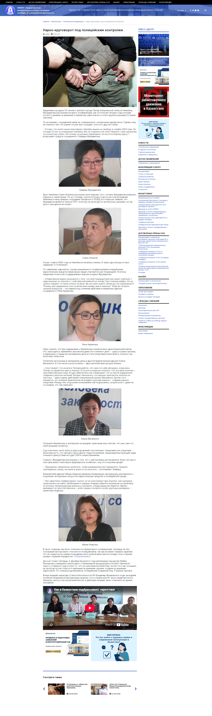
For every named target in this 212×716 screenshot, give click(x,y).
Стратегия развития (146, 177)
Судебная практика (146, 222)
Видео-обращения (145, 333)
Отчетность (142, 189)
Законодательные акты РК (148, 310)
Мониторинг (78, 2)
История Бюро (143, 171)
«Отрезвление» (82, 556)
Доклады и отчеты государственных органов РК (152, 228)
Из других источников (147, 150)
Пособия (141, 272)
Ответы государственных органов (151, 318)
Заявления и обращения (147, 155)
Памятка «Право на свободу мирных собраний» (152, 321)
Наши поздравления (146, 187)
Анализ (116, 2)
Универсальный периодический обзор (153, 225)
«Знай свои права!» (145, 292)
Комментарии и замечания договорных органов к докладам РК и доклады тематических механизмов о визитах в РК (153, 240)
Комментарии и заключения (149, 281)
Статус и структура (145, 174)
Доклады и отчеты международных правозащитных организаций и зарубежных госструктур (152, 213)
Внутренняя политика (146, 179)
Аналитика (142, 305)
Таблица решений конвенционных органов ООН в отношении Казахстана (152, 247)
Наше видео (143, 331)
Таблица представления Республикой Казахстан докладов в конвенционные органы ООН (153, 268)
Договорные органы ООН (98, 2)
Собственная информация (73, 22)
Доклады (142, 308)
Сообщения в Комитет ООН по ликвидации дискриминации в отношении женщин (150, 253)
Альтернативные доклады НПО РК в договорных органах (152, 205)
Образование (129, 2)
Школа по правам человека (149, 297)
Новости (20, 2)
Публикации (56, 22)
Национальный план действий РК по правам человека (152, 218)
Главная (9, 2)
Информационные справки (149, 198)
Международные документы (149, 315)
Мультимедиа (165, 2)
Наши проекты (144, 182)
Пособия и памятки (146, 294)
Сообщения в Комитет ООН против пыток (152, 263)
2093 (47, 34)
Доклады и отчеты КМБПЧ (148, 209)
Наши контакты (144, 184)
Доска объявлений (37, 2)
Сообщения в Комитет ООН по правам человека (153, 258)
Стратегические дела (146, 152)
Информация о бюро (58, 2)
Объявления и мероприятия (149, 163)
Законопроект (143, 313)
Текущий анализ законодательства (152, 283)
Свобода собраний (147, 2)
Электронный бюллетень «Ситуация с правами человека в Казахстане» (153, 201)
